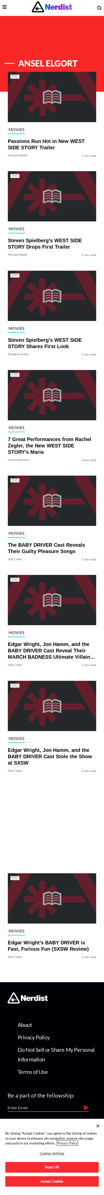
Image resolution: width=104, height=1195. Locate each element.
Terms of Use (33, 1071)
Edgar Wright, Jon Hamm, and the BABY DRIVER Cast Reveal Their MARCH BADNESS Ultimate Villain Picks (49, 651)
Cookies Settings (52, 1153)
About (25, 1024)
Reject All (52, 1167)
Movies (16, 129)
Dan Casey (15, 559)
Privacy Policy (34, 1037)
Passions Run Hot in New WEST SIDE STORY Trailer (46, 144)
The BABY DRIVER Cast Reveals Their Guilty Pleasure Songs (46, 548)
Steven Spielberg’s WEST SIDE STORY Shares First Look (45, 343)
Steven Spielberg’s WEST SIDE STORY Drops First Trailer (45, 244)
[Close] (97, 1126)
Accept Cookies (52, 1181)
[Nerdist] (52, 7)
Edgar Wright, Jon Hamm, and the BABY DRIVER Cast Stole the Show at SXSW (50, 756)
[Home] (28, 1002)
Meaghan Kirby (18, 354)
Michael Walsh (18, 155)
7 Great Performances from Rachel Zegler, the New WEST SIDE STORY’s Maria (49, 446)
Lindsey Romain (19, 460)
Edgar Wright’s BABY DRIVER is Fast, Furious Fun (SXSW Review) (48, 946)
